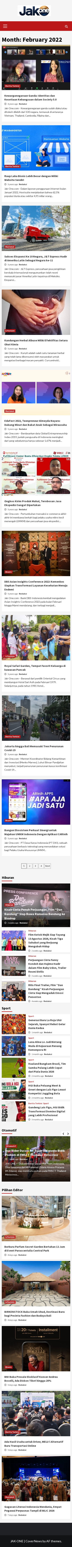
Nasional (9, 246)
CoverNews (34, 1541)
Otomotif (11, 1146)
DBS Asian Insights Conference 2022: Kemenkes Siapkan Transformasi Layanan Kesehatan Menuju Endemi (35, 585)
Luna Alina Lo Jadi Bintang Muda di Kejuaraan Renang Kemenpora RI (45, 1045)
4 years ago (13, 104)
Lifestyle (10, 330)
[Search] (66, 26)
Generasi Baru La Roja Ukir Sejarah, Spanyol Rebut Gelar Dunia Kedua (46, 1024)
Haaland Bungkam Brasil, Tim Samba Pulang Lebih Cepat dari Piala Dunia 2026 (47, 1067)
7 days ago (12, 1515)
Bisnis (8, 572)
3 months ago (38, 1119)
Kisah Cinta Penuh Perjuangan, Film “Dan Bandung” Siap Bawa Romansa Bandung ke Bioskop (34, 914)
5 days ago (12, 1385)
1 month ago (37, 1032)
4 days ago (12, 1255)
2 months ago (38, 1076)
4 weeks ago (37, 1001)
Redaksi (23, 104)
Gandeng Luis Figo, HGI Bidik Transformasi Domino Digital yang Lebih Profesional (46, 1111)
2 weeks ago (13, 923)
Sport (31, 1016)
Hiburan (9, 905)
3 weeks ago (37, 976)
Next (47, 865)
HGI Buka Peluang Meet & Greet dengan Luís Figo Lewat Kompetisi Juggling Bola (47, 1089)
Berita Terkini (12, 86)
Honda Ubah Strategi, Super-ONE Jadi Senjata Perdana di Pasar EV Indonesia (32, 1153)
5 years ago (13, 184)
